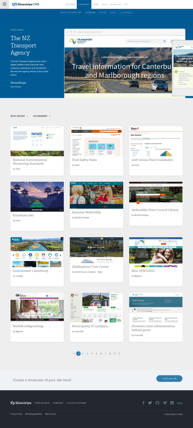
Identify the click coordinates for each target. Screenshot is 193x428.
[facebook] (142, 403)
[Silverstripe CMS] (25, 4)
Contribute (126, 12)
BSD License (50, 414)
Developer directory (71, 12)
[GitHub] (156, 403)
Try (126, 4)
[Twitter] (148, 403)
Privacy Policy (16, 414)
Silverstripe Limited (174, 414)
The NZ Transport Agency (23, 45)
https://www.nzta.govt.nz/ (90, 32)
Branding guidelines (33, 414)
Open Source (42, 403)
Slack (113, 12)
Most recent (18, 116)
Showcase (90, 12)
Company (58, 403)
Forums (103, 12)
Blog (104, 4)
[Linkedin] (170, 403)
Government (40, 116)
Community (84, 4)
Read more (37, 151)
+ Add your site (169, 378)
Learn (96, 4)
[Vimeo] (163, 403)
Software (70, 4)
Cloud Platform (76, 403)
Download (115, 4)
